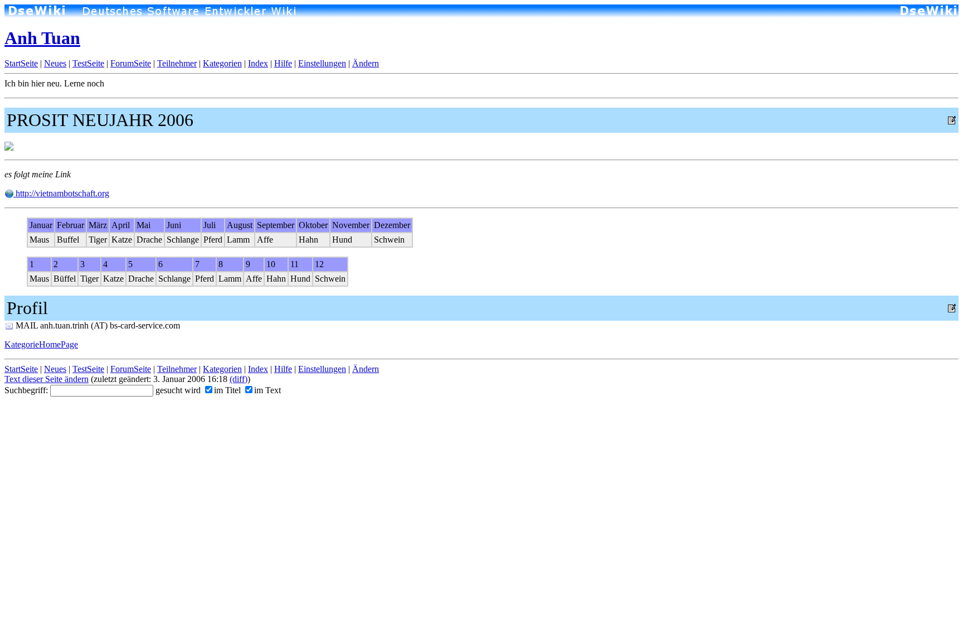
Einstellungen (322, 63)
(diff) (238, 379)
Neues (55, 63)
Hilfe (283, 63)
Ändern (365, 63)
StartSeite (21, 63)
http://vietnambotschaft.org (61, 193)
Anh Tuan (42, 38)
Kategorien (222, 63)
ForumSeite (130, 63)
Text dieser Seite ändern (46, 379)
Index (258, 63)
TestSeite (88, 63)
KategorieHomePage (41, 344)
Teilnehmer (177, 63)
